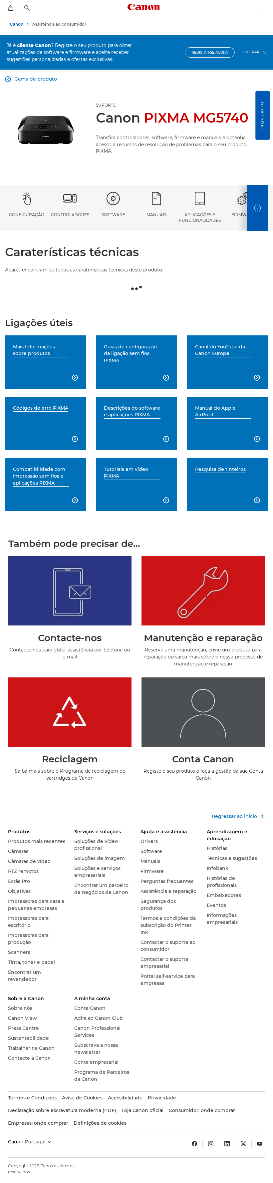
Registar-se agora (210, 52)
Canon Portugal (27, 1142)
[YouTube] (259, 1143)
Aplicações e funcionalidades (200, 217)
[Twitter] (243, 1143)
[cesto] (10, 8)
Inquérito (262, 115)
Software (113, 214)
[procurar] (27, 8)
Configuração (26, 214)
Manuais (156, 214)
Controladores (70, 214)
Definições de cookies (100, 1123)
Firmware (243, 214)
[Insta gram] (210, 1143)
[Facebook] (194, 1143)
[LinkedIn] (227, 1143)
